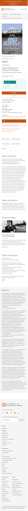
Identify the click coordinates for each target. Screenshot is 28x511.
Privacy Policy (20, 508)
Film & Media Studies (15, 14)
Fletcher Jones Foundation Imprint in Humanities (14, 116)
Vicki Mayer (6, 76)
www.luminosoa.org (9, 163)
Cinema (4, 16)
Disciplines (5, 14)
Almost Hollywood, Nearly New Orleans (11, 18)
